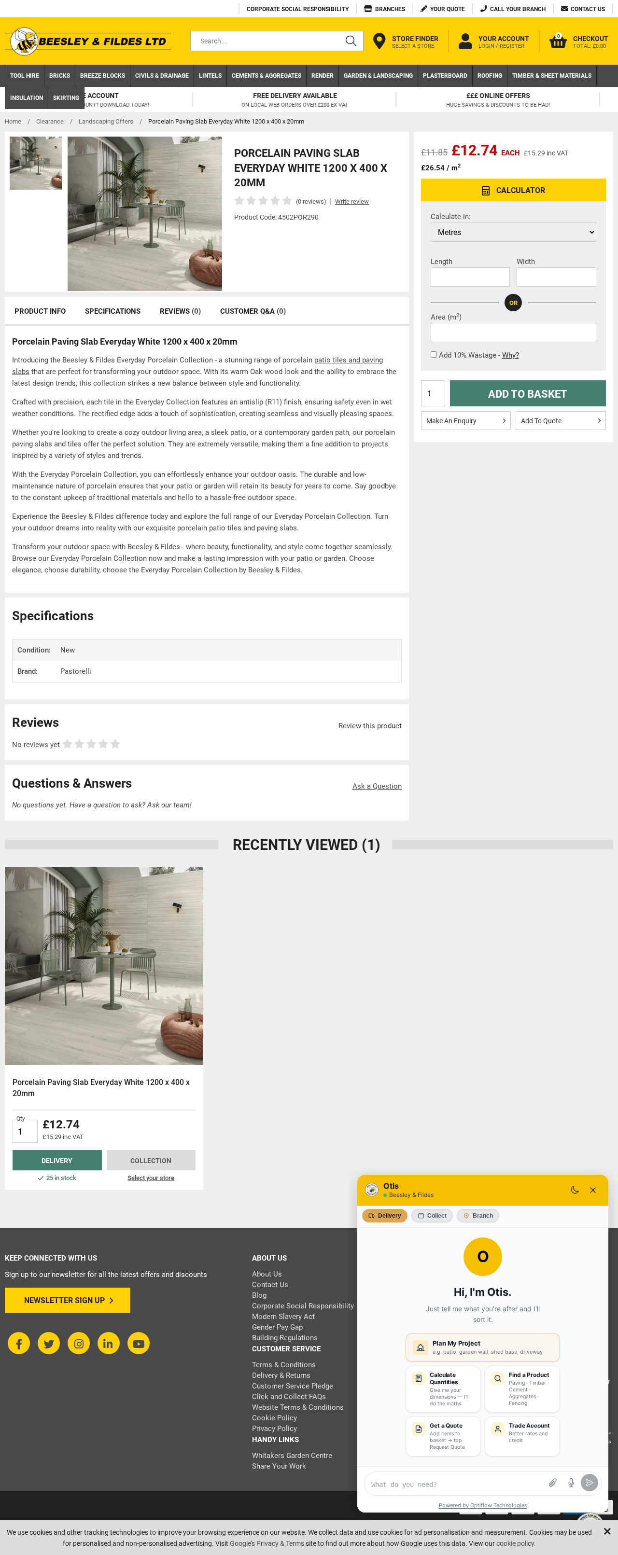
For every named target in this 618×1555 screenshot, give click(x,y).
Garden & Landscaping (378, 75)
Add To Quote (541, 421)
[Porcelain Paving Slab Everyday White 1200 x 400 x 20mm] (104, 966)
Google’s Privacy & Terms (267, 1543)
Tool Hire (24, 75)
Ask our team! (169, 805)
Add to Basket (527, 394)
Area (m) (446, 317)
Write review (352, 201)
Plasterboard (445, 75)
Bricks (59, 75)
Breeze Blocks (102, 75)
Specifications (112, 311)
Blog (259, 1295)
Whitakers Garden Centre (292, 1455)
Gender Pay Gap (277, 1327)
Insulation (26, 98)
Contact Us (270, 1284)
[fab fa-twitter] (49, 1343)
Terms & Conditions (284, 1365)
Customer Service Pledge (292, 1386)
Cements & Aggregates (266, 75)
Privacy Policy (274, 1428)
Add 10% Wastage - (479, 355)
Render (322, 75)
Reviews (180, 311)
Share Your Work (279, 1466)
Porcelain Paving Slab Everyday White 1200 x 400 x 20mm (101, 1087)
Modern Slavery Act (283, 1316)
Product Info (40, 311)
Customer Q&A (253, 311)
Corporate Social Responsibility (303, 1306)
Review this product (370, 726)
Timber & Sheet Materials (551, 75)
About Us (267, 1274)
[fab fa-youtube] (138, 1343)
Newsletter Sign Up (64, 1300)
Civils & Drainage (162, 75)
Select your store (150, 1177)
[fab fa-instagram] (79, 1343)
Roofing (490, 75)
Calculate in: (451, 216)
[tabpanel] (104, 1028)
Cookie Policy (274, 1418)
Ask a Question (377, 786)
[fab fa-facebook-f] (19, 1343)
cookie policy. (516, 1543)
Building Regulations (285, 1337)
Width (526, 261)
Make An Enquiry (451, 421)
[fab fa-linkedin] (109, 1343)
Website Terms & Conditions (298, 1407)
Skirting (66, 98)
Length (441, 261)
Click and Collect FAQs (289, 1396)
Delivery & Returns (281, 1375)
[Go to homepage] (88, 41)
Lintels (210, 75)
